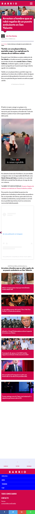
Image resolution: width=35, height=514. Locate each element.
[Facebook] (4, 512)
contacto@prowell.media (8, 503)
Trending (5, 44)
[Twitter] (13, 512)
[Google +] (22, 512)
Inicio (2, 44)
